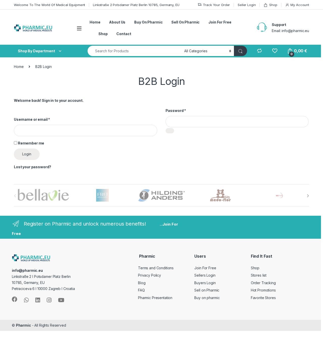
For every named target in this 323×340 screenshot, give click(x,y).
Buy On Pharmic (148, 22)
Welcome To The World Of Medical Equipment (49, 5)
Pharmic (23, 325)
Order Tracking (263, 283)
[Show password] (170, 130)
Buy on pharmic (207, 298)
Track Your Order (216, 5)
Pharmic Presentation (155, 298)
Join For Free (219, 22)
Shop (273, 5)
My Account (299, 5)
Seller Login (247, 5)
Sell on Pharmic (206, 290)
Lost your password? (32, 167)
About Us (117, 22)
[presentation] (308, 196)
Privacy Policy (149, 275)
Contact (123, 34)
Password (176, 110)
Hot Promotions (263, 290)
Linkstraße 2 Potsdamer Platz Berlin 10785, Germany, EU (136, 5)
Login (26, 154)
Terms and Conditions (156, 268)
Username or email (32, 119)
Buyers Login (205, 283)
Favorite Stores (263, 298)
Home (95, 22)
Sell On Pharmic (185, 22)
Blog (141, 283)
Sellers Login (204, 275)
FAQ (141, 290)
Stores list (258, 275)
